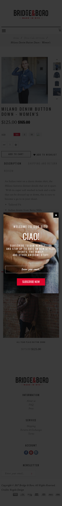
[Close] (56, 215)
